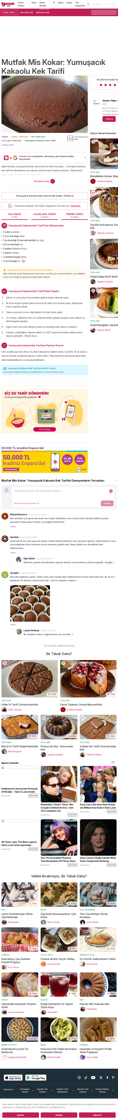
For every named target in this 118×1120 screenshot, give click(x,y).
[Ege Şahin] (19, 559)
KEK (3, 910)
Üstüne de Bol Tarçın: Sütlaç (58, 958)
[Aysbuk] (4, 538)
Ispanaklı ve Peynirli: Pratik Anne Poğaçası (96, 1050)
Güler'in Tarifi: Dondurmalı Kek (19, 704)
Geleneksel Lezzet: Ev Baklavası (14, 1050)
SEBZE (4, 1000)
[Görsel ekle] (111, 491)
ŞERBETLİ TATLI (87, 955)
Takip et (109, 119)
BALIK (43, 910)
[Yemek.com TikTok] (86, 1077)
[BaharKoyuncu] (4, 516)
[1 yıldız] (101, 85)
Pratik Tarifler (9, 12)
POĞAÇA (5, 955)
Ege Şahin (29, 558)
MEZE (43, 1045)
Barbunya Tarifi (42, 12)
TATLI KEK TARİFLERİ (11, 140)
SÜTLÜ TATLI (47, 955)
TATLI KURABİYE (87, 910)
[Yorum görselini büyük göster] (63, 603)
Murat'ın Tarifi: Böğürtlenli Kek (19, 746)
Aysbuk (14, 537)
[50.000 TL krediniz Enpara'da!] (44, 462)
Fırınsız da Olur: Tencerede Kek (57, 748)
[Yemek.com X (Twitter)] (100, 1077)
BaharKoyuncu (18, 514)
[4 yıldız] (115, 85)
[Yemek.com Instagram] (79, 1077)
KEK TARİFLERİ (38, 137)
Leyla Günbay (31, 630)
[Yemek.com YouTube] (93, 1077)
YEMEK (4, 137)
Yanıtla (13, 526)
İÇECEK (44, 1000)
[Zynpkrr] (4, 574)
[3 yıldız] (110, 85)
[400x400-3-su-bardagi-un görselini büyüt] (23, 261)
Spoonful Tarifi (26, 12)
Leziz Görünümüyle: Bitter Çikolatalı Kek (17, 915)
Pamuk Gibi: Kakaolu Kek (94, 1003)
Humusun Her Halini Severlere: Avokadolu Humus (59, 1050)
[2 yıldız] (106, 85)
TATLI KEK (95, 172)
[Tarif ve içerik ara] (88, 4)
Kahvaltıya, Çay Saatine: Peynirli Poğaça (15, 960)
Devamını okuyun (110, 114)
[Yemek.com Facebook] (107, 1077)
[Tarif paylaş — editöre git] (44, 409)
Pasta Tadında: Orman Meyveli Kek (81, 704)
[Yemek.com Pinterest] (113, 1077)
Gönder (107, 503)
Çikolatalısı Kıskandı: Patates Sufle (18, 1005)
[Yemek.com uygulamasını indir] (13, 1077)
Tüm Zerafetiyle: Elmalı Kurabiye (93, 915)
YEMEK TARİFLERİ (19, 137)
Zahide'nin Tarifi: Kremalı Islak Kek (98, 748)
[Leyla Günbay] (19, 631)
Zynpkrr (14, 572)
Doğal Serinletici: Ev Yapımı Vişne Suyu (57, 1005)
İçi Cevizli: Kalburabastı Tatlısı (98, 958)
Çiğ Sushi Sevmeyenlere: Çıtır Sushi (58, 915)
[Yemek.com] (8, 4)
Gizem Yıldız (109, 100)
